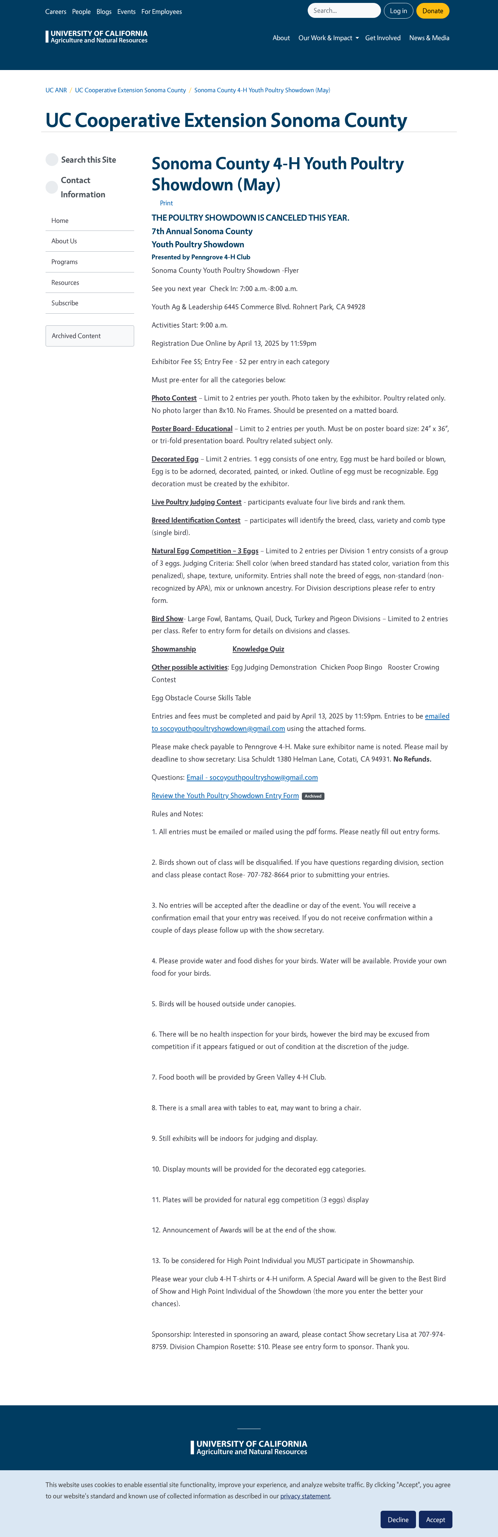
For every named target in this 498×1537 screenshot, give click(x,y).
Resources (65, 282)
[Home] (97, 38)
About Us (64, 240)
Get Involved (383, 37)
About (281, 37)
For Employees (161, 11)
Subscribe (64, 302)
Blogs (104, 11)
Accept (435, 1519)
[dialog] (249, 1503)
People (81, 11)
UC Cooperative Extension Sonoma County (130, 90)
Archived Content (76, 335)
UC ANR (56, 90)
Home (60, 220)
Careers (55, 11)
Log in (398, 10)
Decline (398, 1519)
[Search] (376, 10)
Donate (433, 10)
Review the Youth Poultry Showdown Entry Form (237, 795)
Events (126, 11)
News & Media (429, 37)
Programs (64, 261)
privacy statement (305, 1495)
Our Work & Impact (325, 37)
